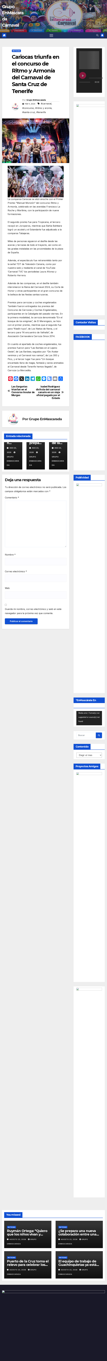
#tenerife (41, 112)
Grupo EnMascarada (36, 100)
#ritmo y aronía (43, 108)
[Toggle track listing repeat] (93, 87)
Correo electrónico (16, 571)
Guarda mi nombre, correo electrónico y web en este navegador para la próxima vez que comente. (33, 611)
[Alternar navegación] (51, 35)
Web (7, 588)
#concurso (28, 108)
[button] (97, 35)
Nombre (10, 554)
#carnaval (46, 103)
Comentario (12, 497)
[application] (89, 718)
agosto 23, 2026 (18, 1239)
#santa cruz (28, 112)
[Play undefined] (82, 75)
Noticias (16, 51)
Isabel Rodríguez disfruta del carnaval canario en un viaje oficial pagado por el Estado (48, 392)
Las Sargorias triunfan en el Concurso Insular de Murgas (23, 391)
